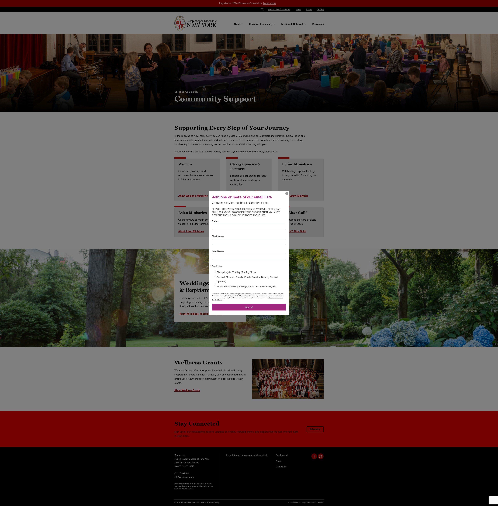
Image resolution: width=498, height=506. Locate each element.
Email (215, 221)
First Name (218, 236)
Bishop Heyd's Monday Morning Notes (236, 272)
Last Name (218, 251)
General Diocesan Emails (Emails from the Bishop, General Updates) (247, 279)
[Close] (286, 193)
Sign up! (249, 307)
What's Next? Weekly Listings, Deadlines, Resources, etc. (246, 286)
